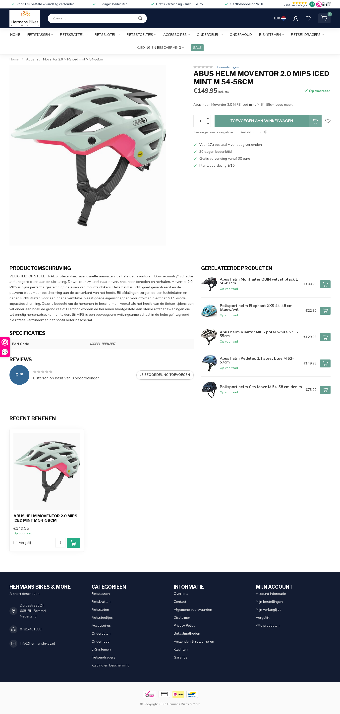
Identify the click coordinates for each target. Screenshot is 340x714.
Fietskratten (72, 34)
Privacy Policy (184, 625)
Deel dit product (252, 132)
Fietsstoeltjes (140, 34)
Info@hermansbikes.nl (37, 643)
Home (15, 34)
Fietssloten (105, 34)
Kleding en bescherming (159, 47)
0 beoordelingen (227, 67)
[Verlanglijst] (308, 18)
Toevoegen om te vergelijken (213, 132)
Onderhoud (241, 34)
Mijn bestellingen (269, 601)
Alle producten (268, 625)
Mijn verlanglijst (268, 609)
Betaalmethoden (187, 633)
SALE (197, 47)
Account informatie (271, 593)
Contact (180, 601)
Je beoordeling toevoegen (165, 375)
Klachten (181, 649)
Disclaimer (182, 617)
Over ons (181, 593)
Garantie (180, 657)
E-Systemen (270, 34)
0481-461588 (30, 629)
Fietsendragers (306, 34)
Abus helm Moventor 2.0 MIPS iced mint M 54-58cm (64, 59)
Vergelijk (26, 543)
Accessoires (175, 34)
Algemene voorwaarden (193, 609)
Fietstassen (38, 34)
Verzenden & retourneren (194, 641)
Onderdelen (208, 34)
